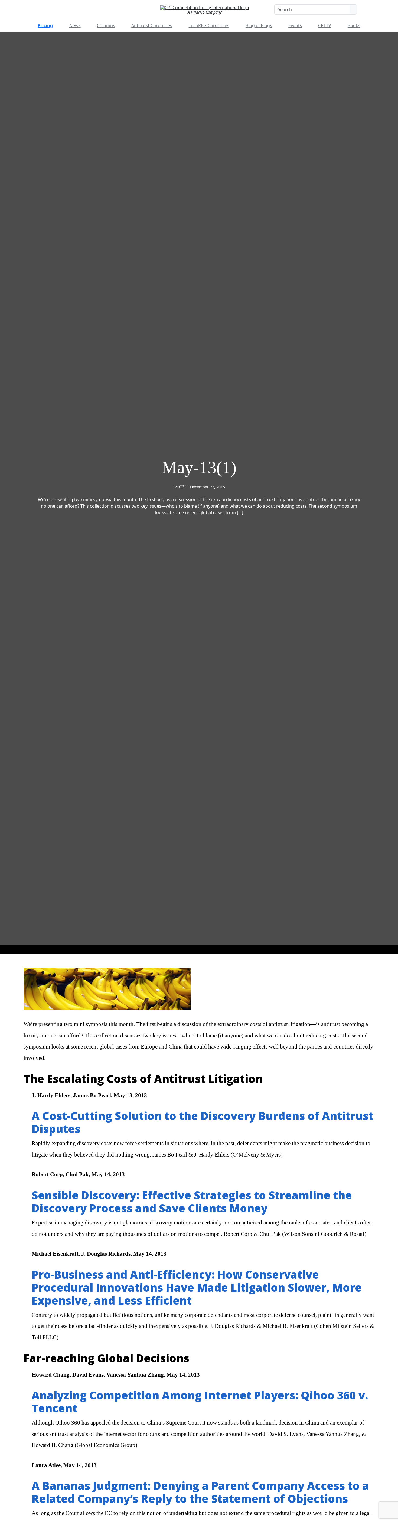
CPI (182, 487)
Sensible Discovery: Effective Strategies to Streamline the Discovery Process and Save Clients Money (192, 1202)
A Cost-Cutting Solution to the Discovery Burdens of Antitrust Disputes (202, 1122)
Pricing (45, 25)
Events (295, 25)
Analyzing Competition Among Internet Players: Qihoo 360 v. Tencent (200, 1402)
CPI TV (324, 25)
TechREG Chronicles (209, 25)
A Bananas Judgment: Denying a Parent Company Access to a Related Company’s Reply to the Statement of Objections (200, 1492)
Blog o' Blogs (259, 25)
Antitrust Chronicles (151, 25)
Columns (106, 25)
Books (354, 25)
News (75, 25)
